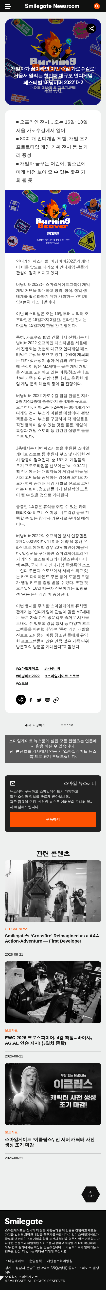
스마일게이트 (14, 1261)
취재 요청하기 (35, 725)
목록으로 (66, 725)
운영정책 (35, 1261)
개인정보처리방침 (59, 1261)
